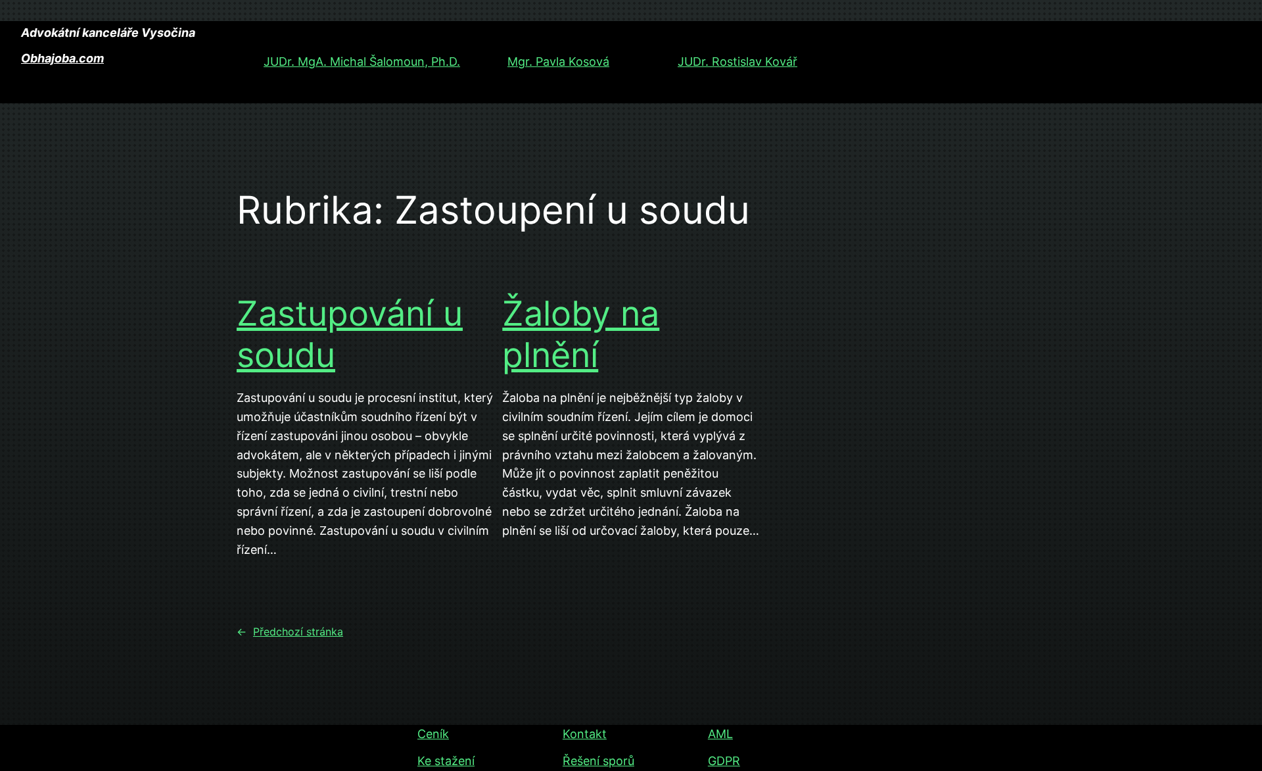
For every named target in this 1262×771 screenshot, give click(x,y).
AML (720, 734)
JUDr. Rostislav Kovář (737, 61)
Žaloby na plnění (580, 334)
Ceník (433, 734)
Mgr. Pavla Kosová (558, 61)
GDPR (724, 761)
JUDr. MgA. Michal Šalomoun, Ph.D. (362, 61)
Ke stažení (446, 761)
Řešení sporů (598, 761)
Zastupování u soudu (350, 334)
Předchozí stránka (290, 631)
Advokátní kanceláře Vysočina (108, 32)
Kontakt (585, 734)
